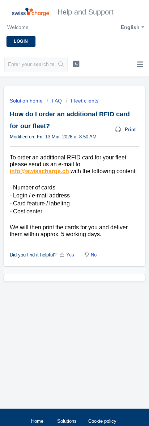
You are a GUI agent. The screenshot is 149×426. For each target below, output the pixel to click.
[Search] (61, 64)
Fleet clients (84, 101)
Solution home (27, 101)
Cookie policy (102, 421)
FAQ (57, 101)
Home (37, 421)
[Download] (61, 209)
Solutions (67, 421)
